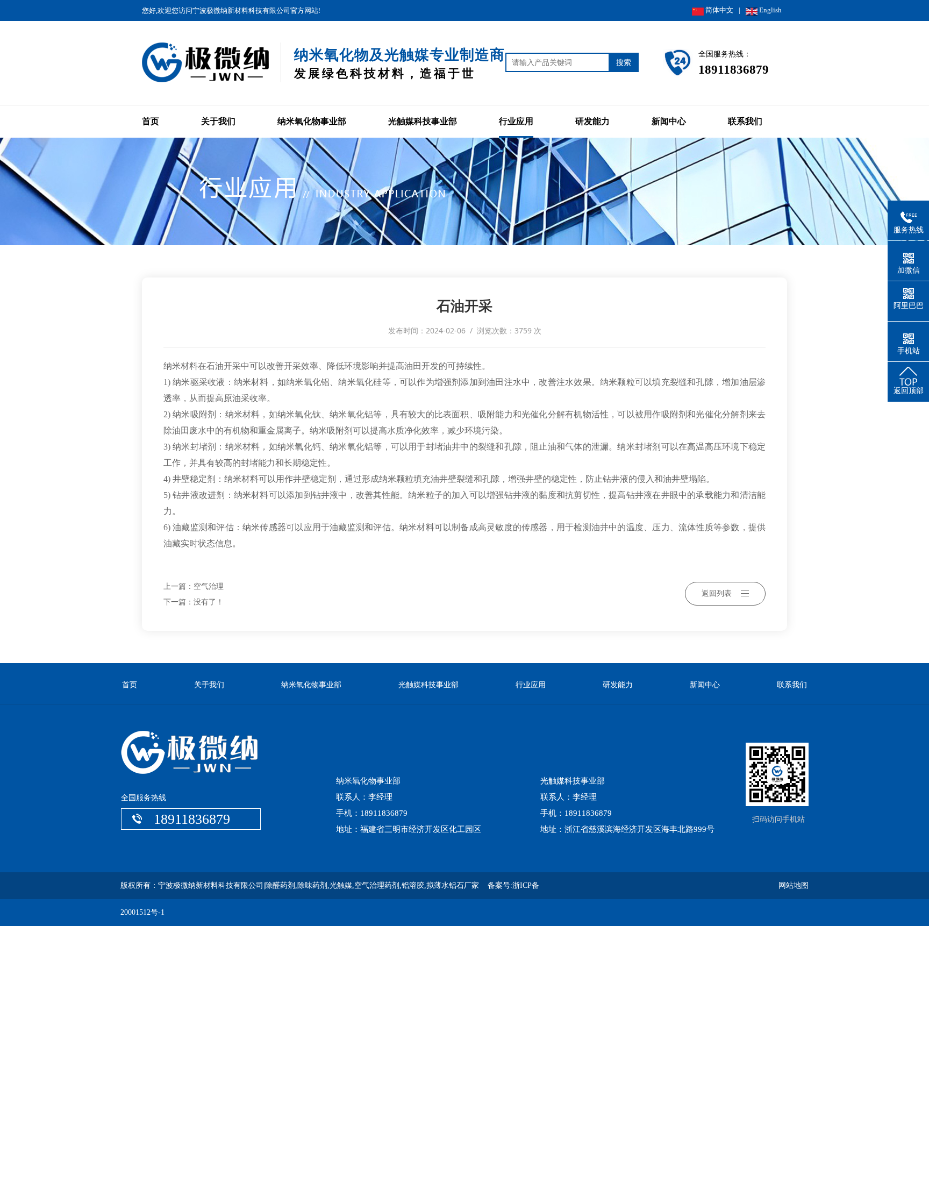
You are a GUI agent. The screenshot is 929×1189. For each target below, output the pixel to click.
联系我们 (745, 121)
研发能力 (592, 121)
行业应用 (516, 121)
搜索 (623, 62)
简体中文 (718, 10)
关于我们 (218, 121)
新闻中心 (669, 121)
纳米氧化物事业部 (311, 121)
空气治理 (209, 586)
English (770, 10)
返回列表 (717, 593)
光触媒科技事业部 (422, 121)
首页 (150, 121)
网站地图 (793, 885)
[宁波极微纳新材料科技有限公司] (212, 87)
